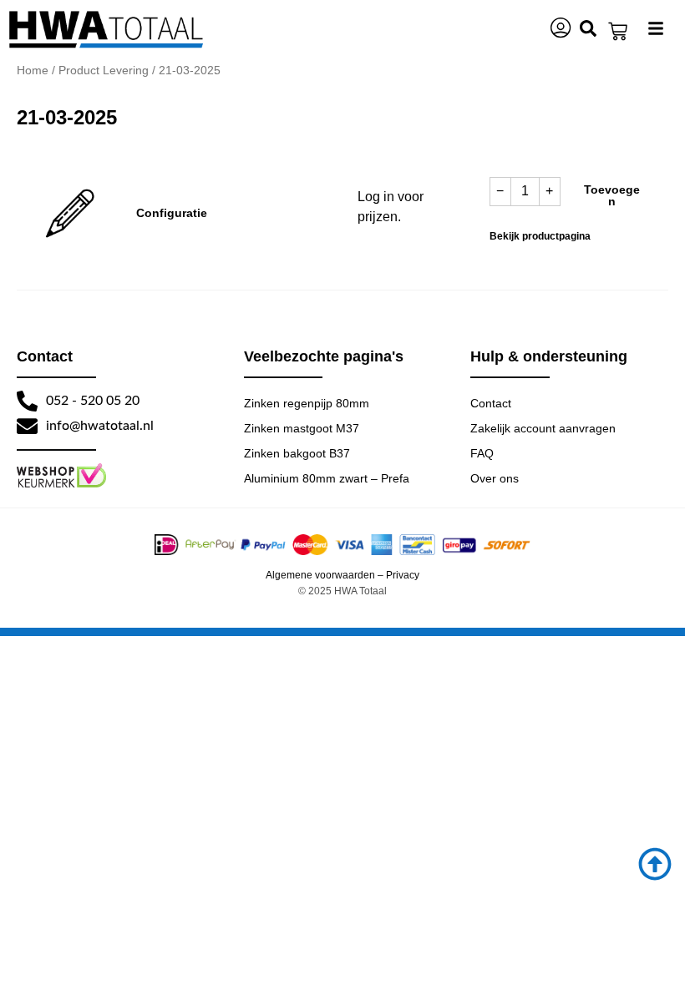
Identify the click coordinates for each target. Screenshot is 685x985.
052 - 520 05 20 (93, 400)
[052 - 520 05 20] (27, 401)
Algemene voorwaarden (320, 575)
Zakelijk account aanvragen (543, 428)
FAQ (482, 453)
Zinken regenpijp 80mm (306, 403)
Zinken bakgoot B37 (297, 453)
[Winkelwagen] (617, 31)
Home (32, 70)
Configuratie (171, 213)
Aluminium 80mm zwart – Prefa (326, 478)
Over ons (494, 478)
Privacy (402, 575)
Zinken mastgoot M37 (301, 428)
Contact (490, 403)
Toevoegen (612, 195)
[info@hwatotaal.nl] (27, 426)
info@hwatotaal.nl (100, 425)
